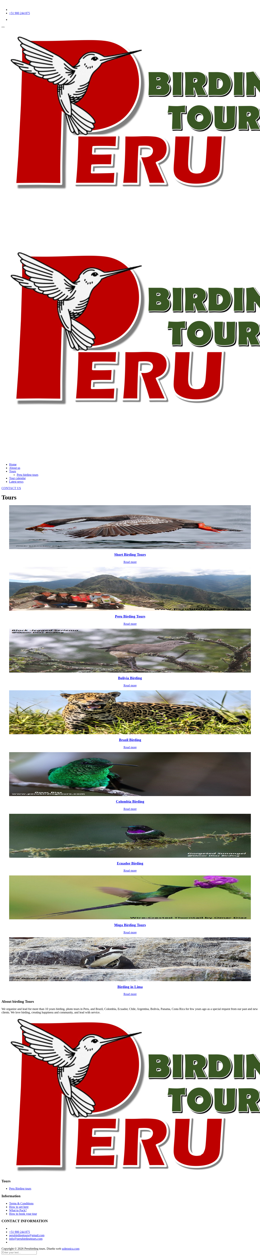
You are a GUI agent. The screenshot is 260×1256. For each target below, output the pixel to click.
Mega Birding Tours (130, 925)
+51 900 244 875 (19, 13)
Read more (130, 562)
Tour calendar (17, 478)
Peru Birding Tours (130, 616)
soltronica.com (70, 1248)
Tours (12, 471)
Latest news (16, 481)
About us (14, 467)
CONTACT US (11, 488)
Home (13, 464)
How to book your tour (23, 1213)
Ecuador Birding (130, 863)
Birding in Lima (130, 987)
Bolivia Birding (130, 678)
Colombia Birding (130, 801)
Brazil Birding (130, 740)
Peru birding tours (27, 474)
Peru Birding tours (20, 1188)
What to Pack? (18, 1210)
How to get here (19, 1206)
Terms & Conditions (21, 1203)
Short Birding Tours (130, 555)
